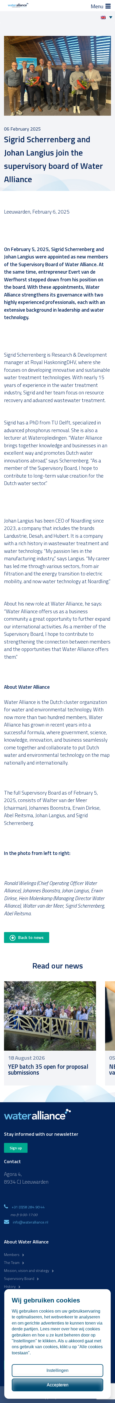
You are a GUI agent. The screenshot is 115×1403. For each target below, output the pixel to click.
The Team (12, 1262)
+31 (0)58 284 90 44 (28, 1207)
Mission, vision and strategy (26, 1270)
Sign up (16, 1148)
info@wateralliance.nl (30, 1222)
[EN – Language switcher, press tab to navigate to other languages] (108, 17)
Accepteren (57, 1385)
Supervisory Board (19, 1278)
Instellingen (57, 1370)
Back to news (31, 937)
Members (12, 1254)
